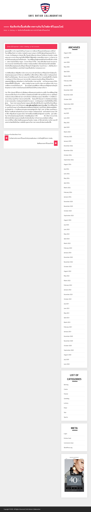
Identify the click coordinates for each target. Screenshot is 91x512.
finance (66, 394)
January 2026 (67, 85)
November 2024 (68, 150)
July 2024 (66, 169)
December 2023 (68, 201)
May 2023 (66, 234)
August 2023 (67, 220)
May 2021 (66, 313)
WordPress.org (68, 448)
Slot (65, 412)
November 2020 (68, 341)
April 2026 (66, 72)
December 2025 (68, 90)
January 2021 (67, 332)
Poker (65, 408)
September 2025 (69, 104)
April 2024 (66, 183)
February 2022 (68, 285)
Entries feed (67, 438)
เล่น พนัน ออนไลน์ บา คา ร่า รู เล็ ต (36, 105)
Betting (27, 46)
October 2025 (68, 99)
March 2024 (67, 188)
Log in (65, 434)
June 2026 (66, 62)
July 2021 (66, 304)
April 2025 (66, 127)
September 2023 (69, 215)
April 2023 (66, 239)
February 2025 (68, 137)
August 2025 (67, 109)
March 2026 (67, 76)
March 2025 (67, 132)
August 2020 (67, 355)
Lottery (66, 403)
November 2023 (68, 206)
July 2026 (66, 58)
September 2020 (69, 350)
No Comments (35, 46)
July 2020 (66, 359)
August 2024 (67, 164)
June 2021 (66, 308)
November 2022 (68, 262)
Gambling (66, 399)
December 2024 (68, 146)
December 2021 (68, 294)
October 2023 (68, 211)
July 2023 (66, 225)
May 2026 (66, 67)
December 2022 (68, 257)
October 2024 (68, 155)
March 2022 (67, 281)
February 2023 (68, 248)
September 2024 (69, 160)
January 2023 (67, 253)
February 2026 (68, 81)
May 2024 (66, 178)
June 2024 (66, 174)
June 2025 (66, 118)
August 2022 (67, 271)
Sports (66, 417)
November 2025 (68, 95)
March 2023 (67, 243)
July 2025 (66, 113)
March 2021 (67, 322)
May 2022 (66, 276)
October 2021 (68, 299)
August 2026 (67, 53)
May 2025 (66, 123)
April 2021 (66, 318)
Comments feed (68, 443)
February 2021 (68, 327)
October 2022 (68, 267)
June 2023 (66, 229)
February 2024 (68, 192)
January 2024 (67, 197)
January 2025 (67, 141)
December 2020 (68, 336)
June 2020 (66, 364)
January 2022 (67, 290)
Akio (9, 46)
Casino (66, 389)
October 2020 (68, 346)
